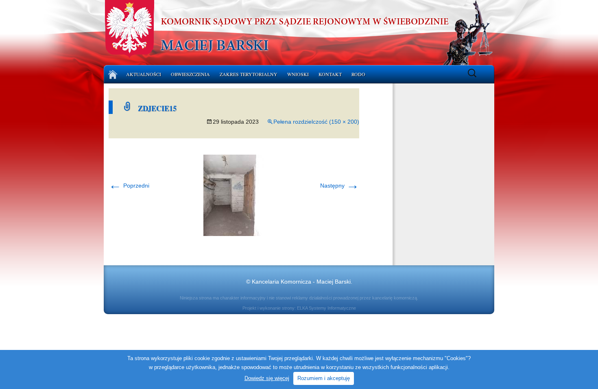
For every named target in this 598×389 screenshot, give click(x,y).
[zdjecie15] (233, 195)
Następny (339, 185)
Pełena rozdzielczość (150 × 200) (316, 121)
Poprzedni (129, 185)
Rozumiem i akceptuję (323, 378)
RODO (358, 74)
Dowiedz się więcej (266, 378)
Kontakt (330, 74)
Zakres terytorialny (248, 74)
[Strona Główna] (113, 74)
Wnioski (298, 74)
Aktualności (143, 74)
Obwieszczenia (190, 74)
